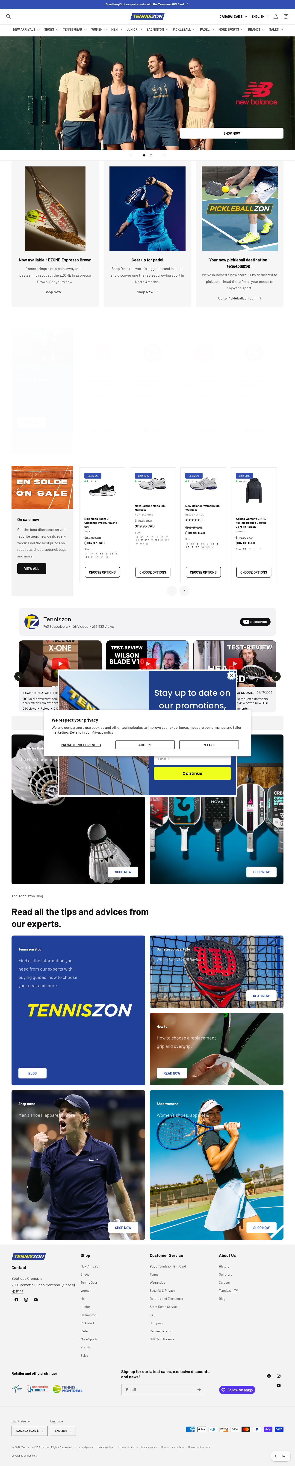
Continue (192, 773)
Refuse (209, 744)
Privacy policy (102, 732)
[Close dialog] (231, 675)
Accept (145, 744)
